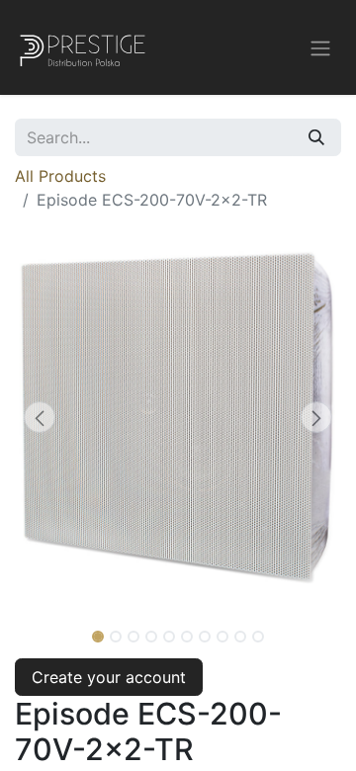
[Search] (316, 137)
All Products (60, 176)
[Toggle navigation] (320, 47)
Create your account (109, 677)
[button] (39, 417)
